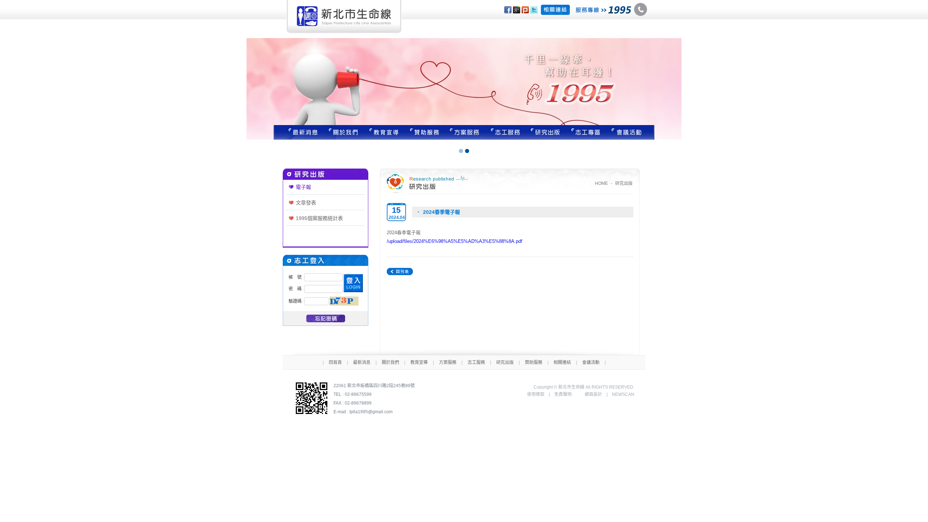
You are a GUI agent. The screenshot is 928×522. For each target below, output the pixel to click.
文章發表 (306, 203)
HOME (601, 183)
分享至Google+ (516, 9)
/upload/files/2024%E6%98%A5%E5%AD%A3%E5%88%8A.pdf (454, 241)
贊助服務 (424, 132)
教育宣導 (384, 132)
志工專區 (587, 132)
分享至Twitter (534, 9)
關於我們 (343, 132)
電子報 (303, 187)
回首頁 (335, 362)
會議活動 (591, 362)
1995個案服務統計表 (319, 218)
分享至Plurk (525, 9)
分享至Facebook (507, 9)
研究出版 (546, 132)
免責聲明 (563, 394)
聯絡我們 (630, 132)
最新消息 (298, 132)
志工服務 (505, 132)
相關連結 (562, 362)
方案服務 (465, 132)
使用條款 (535, 394)
